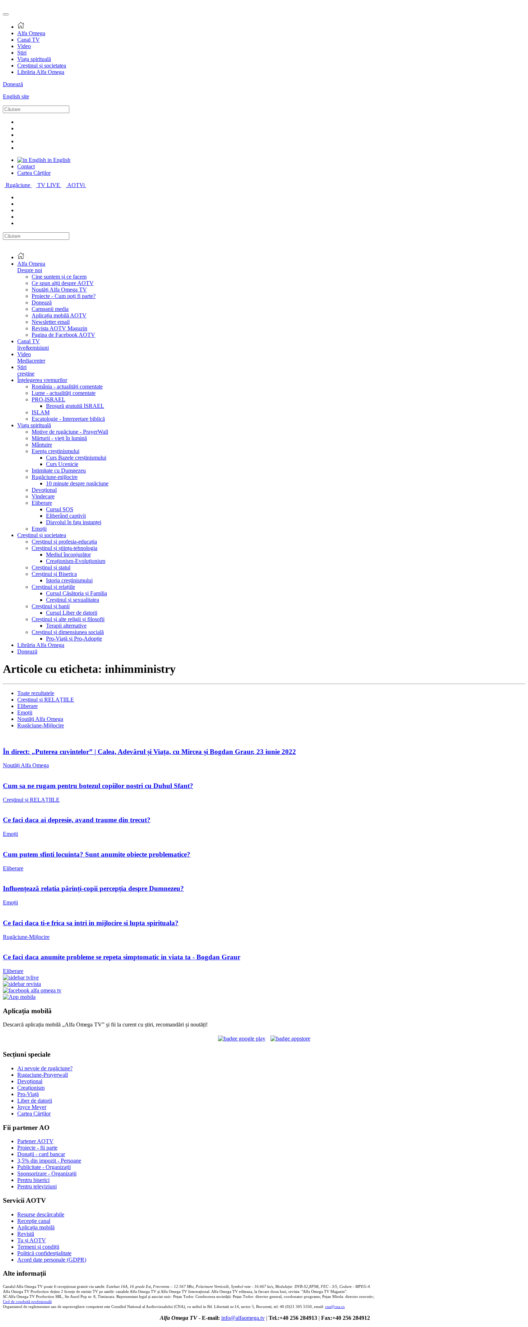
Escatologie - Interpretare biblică (68, 419)
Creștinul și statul (51, 567)
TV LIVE (49, 185)
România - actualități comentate (67, 386)
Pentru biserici (33, 1180)
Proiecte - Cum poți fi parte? (64, 296)
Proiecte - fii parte (37, 1148)
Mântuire (42, 445)
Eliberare (42, 503)
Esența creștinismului (55, 451)
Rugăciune (19, 185)
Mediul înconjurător (68, 554)
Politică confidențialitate (44, 1253)
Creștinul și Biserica (54, 574)
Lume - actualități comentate (64, 393)
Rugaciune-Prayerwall (42, 1075)
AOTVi (76, 185)
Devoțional (44, 490)
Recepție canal (33, 1221)
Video (24, 46)
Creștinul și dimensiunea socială (68, 632)
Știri (22, 53)
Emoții (39, 529)
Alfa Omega (31, 33)
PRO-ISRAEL (48, 399)
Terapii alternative (66, 626)
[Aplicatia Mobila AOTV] (290, 1038)
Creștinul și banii (51, 606)
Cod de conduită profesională (27, 1302)
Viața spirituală (34, 59)
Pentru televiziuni (37, 1186)
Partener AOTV (35, 1141)
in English (58, 160)
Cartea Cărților (34, 173)
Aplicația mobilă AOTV (59, 315)
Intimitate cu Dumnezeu (59, 470)
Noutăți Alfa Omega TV (59, 290)
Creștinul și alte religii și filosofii (68, 619)
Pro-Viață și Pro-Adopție (74, 638)
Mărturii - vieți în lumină (59, 438)
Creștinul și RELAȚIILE (45, 700)
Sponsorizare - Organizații (47, 1173)
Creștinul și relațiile (53, 587)
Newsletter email (51, 322)
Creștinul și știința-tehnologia (64, 548)
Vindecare (43, 496)
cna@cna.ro (335, 1307)
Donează (13, 84)
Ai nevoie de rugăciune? (45, 1068)
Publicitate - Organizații (44, 1167)
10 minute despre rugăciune (77, 483)
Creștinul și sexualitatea (72, 600)
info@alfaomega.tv (243, 1318)
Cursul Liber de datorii (71, 613)
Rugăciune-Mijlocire (40, 725)
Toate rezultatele (35, 693)
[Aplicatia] (241, 1038)
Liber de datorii (34, 1101)
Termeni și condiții (38, 1247)
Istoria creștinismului (69, 580)
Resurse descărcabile (40, 1214)
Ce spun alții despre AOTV (63, 283)
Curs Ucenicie (62, 464)
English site (16, 96)
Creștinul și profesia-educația (64, 542)
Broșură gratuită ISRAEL (75, 406)
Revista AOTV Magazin (59, 328)
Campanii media (50, 309)
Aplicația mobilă (36, 1227)
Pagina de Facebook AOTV (63, 335)
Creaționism (31, 1088)
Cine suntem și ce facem (59, 277)
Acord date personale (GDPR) (51, 1260)
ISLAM (41, 412)
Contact (26, 166)
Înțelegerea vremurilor (42, 380)
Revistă (25, 1234)
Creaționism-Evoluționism (75, 561)
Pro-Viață (28, 1094)
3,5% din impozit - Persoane (49, 1161)
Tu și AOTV (31, 1240)
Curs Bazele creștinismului (76, 458)
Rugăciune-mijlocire (55, 477)
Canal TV (28, 40)
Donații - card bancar (41, 1154)
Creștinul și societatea (41, 65)
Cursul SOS (59, 509)
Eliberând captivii (66, 516)
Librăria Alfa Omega (40, 72)
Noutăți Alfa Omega (40, 719)
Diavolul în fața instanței (73, 522)
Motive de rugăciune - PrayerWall (70, 432)
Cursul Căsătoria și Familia (76, 593)
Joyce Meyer (31, 1107)
